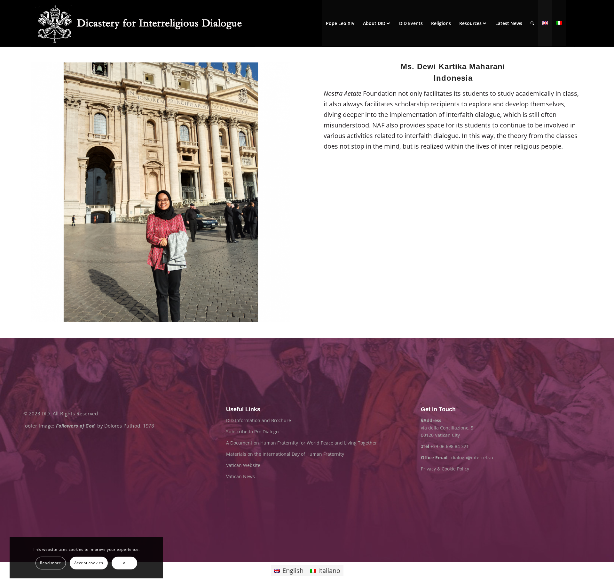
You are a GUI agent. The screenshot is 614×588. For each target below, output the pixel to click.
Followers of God (75, 425)
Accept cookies (88, 563)
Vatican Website (243, 465)
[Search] (532, 23)
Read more (50, 563)
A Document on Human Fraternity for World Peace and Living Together (301, 443)
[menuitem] (340, 23)
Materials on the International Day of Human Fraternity (285, 454)
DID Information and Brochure (258, 420)
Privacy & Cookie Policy (445, 469)
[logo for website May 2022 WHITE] (143, 23)
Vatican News (240, 476)
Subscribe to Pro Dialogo (252, 432)
